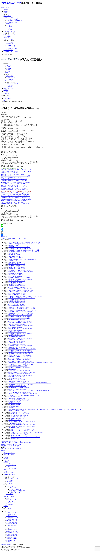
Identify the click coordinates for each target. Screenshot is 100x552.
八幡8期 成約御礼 (13, 253)
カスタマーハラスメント (10, 454)
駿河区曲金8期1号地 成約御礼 (16, 344)
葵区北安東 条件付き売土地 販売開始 (19, 353)
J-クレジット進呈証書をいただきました (18, 400)
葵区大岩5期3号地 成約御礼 (16, 342)
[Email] (50, 232)
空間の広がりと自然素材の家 (14, 20)
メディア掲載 (22, 238)
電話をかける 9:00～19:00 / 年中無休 (10, 446)
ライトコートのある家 (12, 19)
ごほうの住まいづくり (9, 31)
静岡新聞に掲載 (15, 438)
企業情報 (3, 7)
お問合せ (20, 444)
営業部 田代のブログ (11, 519)
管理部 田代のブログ (11, 522)
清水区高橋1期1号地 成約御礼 (16, 285)
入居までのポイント (11, 48)
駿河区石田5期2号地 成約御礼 (16, 319)
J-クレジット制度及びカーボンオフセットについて (21, 421)
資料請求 (3, 444)
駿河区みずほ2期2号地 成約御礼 (17, 293)
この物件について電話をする (25, 442)
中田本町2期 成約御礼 (14, 254)
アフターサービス (8, 50)
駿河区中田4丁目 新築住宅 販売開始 (18, 387)
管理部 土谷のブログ (11, 523)
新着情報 (6, 11)
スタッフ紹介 (7, 460)
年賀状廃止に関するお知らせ (16, 423)
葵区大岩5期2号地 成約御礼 (16, 336)
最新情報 (6, 462)
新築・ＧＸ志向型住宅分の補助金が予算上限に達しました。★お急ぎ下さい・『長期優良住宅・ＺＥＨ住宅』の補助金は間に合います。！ (44, 409)
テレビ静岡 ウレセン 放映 (18, 412)
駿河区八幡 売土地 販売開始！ (17, 389)
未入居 (8, 71)
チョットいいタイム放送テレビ (19, 379)
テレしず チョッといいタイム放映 (20, 413)
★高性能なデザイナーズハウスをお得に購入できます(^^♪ (23, 395)
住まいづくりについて (9, 34)
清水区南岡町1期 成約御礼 (15, 274)
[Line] (50, 225)
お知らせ (12, 238)
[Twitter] (50, 230)
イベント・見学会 (5, 238)
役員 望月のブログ (11, 513)
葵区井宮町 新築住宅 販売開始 (17, 386)
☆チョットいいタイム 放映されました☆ (22, 430)
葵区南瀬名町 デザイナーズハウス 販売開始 (20, 313)
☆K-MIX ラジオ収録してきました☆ (21, 434)
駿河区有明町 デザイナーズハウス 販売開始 (20, 328)
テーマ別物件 (7, 23)
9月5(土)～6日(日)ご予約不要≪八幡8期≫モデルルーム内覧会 (24, 242)
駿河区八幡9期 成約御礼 (15, 282)
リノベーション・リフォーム (11, 51)
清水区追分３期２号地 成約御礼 (17, 265)
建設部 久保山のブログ (12, 532)
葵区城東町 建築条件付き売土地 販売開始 (20, 322)
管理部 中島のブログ (11, 525)
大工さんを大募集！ (13, 427)
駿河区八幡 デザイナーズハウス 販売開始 (20, 321)
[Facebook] (50, 228)
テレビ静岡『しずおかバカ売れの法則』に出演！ (24, 426)
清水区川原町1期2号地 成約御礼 (17, 341)
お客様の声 (6, 37)
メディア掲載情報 (11, 468)
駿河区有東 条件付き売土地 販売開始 (19, 373)
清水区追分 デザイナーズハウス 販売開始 (20, 356)
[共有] (50, 235)
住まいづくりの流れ (9, 39)
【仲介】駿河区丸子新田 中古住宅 (17, 366)
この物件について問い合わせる (9, 442)
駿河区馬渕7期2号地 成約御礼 (16, 287)
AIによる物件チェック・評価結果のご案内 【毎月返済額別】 (24, 251)
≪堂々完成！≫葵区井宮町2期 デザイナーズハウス (21, 308)
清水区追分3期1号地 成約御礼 (16, 281)
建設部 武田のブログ (11, 537)
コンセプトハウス (8, 17)
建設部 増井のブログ (11, 531)
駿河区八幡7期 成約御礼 (15, 276)
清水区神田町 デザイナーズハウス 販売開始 (20, 271)
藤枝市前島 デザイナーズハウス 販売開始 (20, 315)
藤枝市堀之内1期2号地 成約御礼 (17, 268)
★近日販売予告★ (15, 404)
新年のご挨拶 (12, 369)
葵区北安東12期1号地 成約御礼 (16, 347)
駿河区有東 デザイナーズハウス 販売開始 (20, 350)
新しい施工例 (7, 16)
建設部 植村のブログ (11, 540)
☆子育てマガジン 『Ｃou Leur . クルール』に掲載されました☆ (28, 432)
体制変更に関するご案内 (14, 401)
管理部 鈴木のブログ (11, 520)
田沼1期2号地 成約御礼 (14, 262)
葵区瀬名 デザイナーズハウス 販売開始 (19, 278)
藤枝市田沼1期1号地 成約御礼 (16, 264)
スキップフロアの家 (11, 22)
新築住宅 (8, 68)
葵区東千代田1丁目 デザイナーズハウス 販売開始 (22, 349)
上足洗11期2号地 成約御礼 (15, 257)
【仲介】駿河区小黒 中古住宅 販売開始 (19, 355)
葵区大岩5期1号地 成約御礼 (16, 339)
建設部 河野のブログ (11, 535)
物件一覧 (8, 65)
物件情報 (6, 9)
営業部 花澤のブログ (11, 514)
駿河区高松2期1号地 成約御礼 (16, 335)
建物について (9, 498)
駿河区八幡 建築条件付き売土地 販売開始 (20, 279)
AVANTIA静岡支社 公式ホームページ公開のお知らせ (22, 259)
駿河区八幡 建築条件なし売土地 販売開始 (20, 358)
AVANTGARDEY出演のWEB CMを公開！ (19, 318)
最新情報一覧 (4, 236)
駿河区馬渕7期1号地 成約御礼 (16, 294)
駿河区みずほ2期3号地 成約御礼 (17, 267)
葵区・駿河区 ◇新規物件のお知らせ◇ (18, 381)
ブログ (17, 238)
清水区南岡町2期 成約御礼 (15, 284)
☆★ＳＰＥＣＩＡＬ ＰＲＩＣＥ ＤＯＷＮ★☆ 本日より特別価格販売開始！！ (29, 383)
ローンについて (10, 47)
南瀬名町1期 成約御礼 (14, 256)
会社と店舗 (9, 30)
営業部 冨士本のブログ (12, 517)
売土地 (8, 66)
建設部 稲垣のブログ (11, 538)
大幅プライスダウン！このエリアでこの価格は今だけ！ (23, 393)
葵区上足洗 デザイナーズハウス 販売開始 (20, 288)
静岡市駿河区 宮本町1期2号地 (16, 398)
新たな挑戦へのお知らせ (14, 378)
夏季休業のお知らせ (13, 261)
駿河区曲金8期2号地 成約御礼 (16, 305)
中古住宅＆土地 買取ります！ (16, 410)
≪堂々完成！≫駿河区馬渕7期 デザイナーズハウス (21, 307)
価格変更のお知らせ (13, 245)
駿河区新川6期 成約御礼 (15, 327)
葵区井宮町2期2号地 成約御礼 (16, 301)
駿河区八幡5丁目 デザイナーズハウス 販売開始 (21, 372)
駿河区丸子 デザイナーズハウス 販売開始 (20, 316)
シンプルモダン (10, 26)
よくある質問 (7, 36)
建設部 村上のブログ (11, 534)
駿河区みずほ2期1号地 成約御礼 (17, 332)
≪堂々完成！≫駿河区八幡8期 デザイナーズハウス (21, 298)
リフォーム (9, 483)
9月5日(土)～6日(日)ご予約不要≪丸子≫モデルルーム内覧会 (24, 244)
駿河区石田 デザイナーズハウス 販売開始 (20, 338)
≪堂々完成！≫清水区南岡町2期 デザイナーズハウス (22, 310)
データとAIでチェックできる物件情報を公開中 (20, 364)
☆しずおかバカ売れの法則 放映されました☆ (23, 424)
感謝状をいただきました (14, 403)
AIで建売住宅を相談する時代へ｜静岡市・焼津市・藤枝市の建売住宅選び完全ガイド (30, 362)
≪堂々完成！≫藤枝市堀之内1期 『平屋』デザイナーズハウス (25, 296)
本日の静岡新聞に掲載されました (19, 415)
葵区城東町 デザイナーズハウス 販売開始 (20, 311)
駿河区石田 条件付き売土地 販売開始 (19, 367)
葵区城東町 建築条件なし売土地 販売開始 (20, 333)
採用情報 (8, 7)
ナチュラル (9, 25)
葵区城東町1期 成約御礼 (15, 273)
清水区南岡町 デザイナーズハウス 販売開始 (20, 384)
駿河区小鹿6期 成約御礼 (15, 330)
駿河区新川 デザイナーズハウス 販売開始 (20, 361)
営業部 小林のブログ (11, 516)
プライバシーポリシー (9, 453)
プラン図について (11, 45)
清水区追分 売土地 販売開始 (16, 376)
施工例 (5, 13)
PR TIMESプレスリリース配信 (19, 417)
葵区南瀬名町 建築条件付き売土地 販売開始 (20, 325)
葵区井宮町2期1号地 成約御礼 (16, 299)
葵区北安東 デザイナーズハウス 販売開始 (20, 270)
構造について (9, 43)
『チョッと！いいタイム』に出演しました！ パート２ (25, 437)
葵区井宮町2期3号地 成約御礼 (16, 302)
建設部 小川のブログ (11, 542)
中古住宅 (8, 69)
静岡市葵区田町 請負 (14, 396)
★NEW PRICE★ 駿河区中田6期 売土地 (19, 392)
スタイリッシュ (10, 28)
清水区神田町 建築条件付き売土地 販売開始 (20, 290)
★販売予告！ (12, 407)
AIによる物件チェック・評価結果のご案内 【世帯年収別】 (23, 250)
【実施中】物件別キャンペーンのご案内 (19, 247)
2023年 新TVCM (16, 435)
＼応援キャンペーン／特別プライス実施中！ (20, 248)
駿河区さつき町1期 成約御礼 (16, 304)
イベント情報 (9, 444)
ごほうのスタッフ (8, 93)
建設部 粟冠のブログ (11, 529)
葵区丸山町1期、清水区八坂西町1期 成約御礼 (20, 375)
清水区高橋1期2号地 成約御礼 (16, 324)
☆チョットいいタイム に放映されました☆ (22, 429)
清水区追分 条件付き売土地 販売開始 (19, 359)
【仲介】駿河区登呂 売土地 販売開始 (19, 370)
